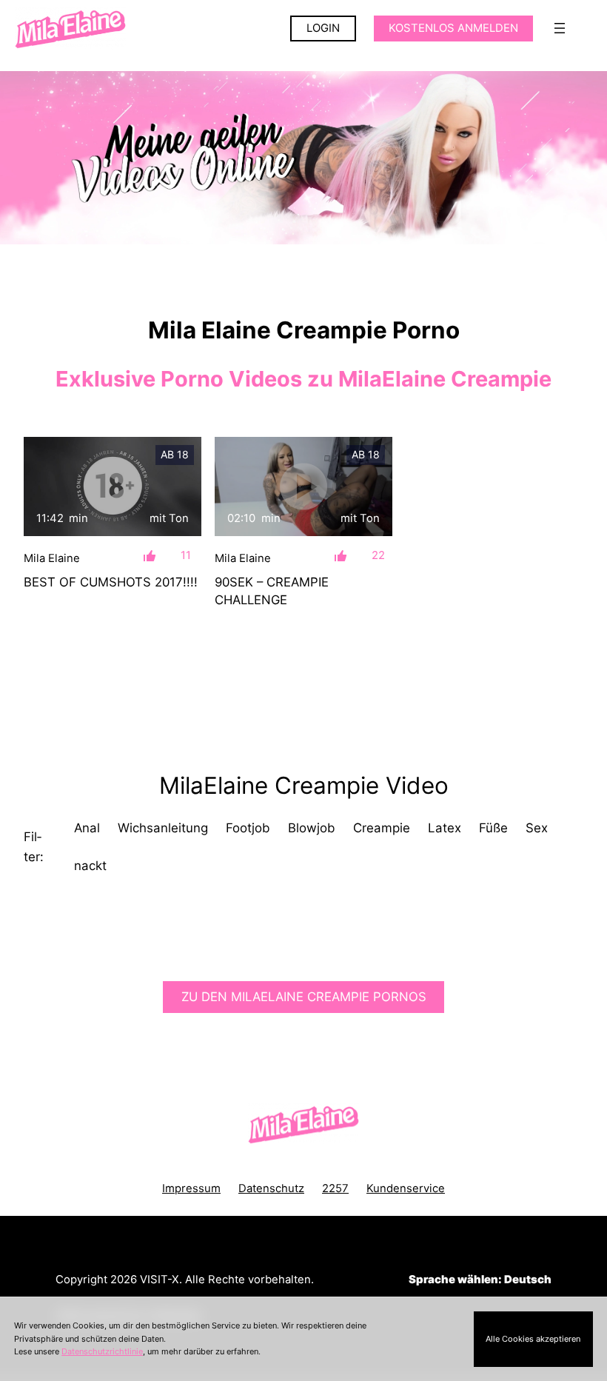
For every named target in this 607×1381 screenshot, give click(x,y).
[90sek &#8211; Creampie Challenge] (303, 487)
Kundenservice (405, 1188)
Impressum (191, 1188)
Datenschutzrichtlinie (102, 1351)
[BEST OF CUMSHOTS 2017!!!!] (112, 487)
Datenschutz (271, 1188)
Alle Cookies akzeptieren (533, 1339)
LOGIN (323, 28)
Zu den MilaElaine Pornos (303, 996)
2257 (335, 1188)
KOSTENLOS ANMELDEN (453, 28)
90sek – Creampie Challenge (272, 590)
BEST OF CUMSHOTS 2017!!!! (111, 582)
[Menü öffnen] (560, 28)
